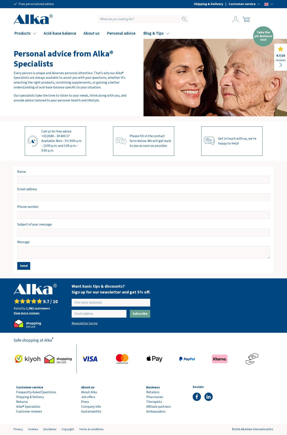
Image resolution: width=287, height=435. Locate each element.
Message (23, 242)
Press (85, 402)
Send (24, 265)
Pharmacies (154, 397)
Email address (27, 189)
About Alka (89, 392)
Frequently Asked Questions (36, 392)
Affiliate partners (158, 406)
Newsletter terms (85, 323)
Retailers (152, 392)
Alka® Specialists (28, 406)
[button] (244, 4)
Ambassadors (156, 411)
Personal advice (121, 33)
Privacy (18, 429)
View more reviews (26, 313)
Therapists (154, 402)
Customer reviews (29, 411)
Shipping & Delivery (208, 4)
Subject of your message (34, 224)
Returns (22, 402)
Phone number (28, 206)
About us (92, 33)
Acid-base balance (60, 33)
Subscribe (140, 313)
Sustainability (91, 411)
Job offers (88, 397)
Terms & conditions (91, 429)
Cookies (33, 429)
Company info (91, 406)
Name (21, 171)
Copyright (68, 429)
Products (22, 33)
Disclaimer (50, 429)
